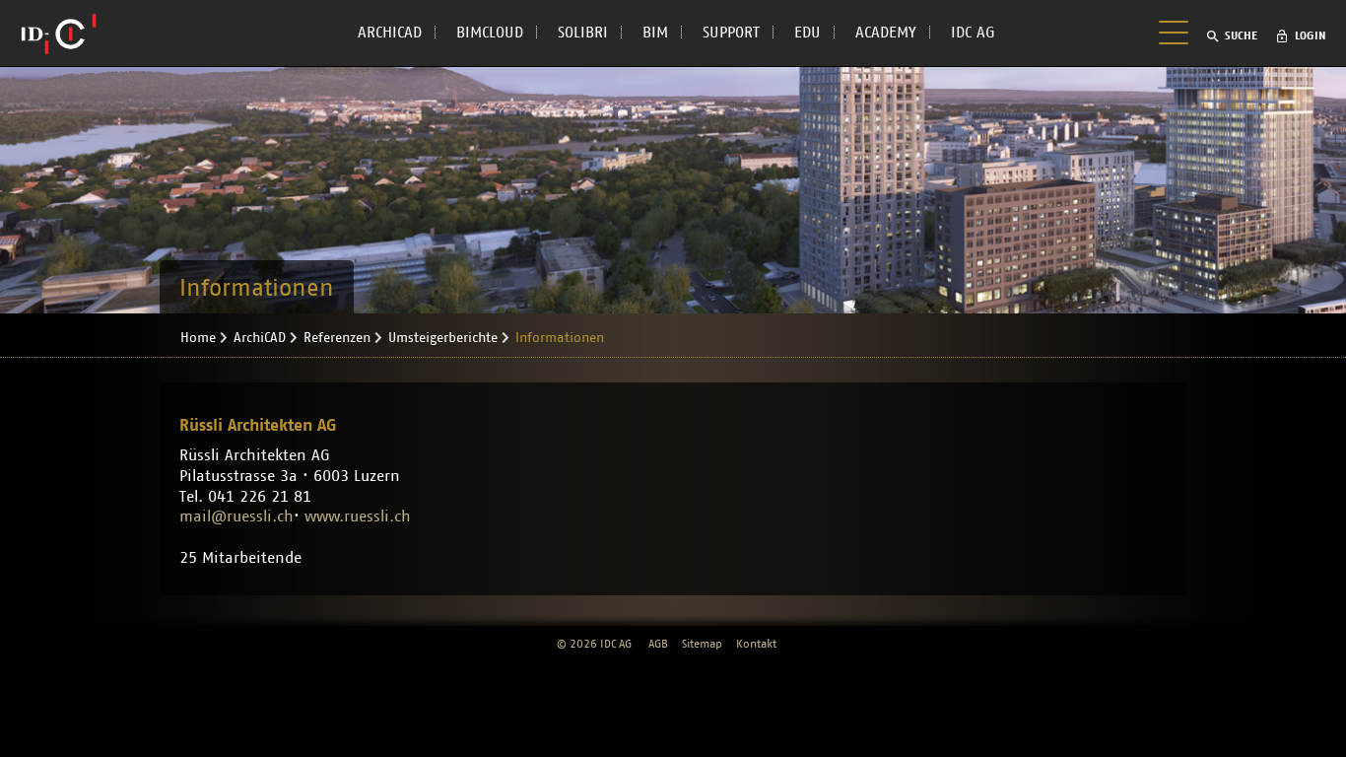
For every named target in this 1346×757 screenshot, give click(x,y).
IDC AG (973, 32)
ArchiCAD (260, 338)
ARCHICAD (390, 32)
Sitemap (702, 644)
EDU (807, 32)
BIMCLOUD (489, 32)
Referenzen (336, 338)
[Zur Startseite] (59, 33)
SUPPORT (731, 32)
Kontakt (756, 644)
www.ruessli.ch (357, 516)
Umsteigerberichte (443, 338)
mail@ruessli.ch (236, 516)
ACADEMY (885, 32)
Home (198, 338)
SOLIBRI (583, 32)
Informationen (559, 338)
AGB (658, 644)
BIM (655, 32)
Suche (1241, 35)
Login (1310, 35)
